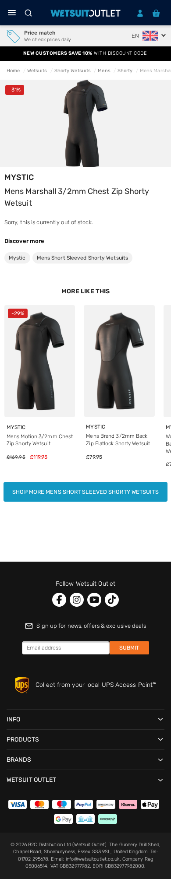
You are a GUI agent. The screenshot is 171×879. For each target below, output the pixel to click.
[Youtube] (94, 600)
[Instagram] (77, 600)
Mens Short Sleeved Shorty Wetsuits (82, 258)
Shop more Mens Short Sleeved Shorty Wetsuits (85, 492)
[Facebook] (59, 600)
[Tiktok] (112, 600)
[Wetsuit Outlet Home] (85, 13)
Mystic (19, 177)
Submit (129, 647)
